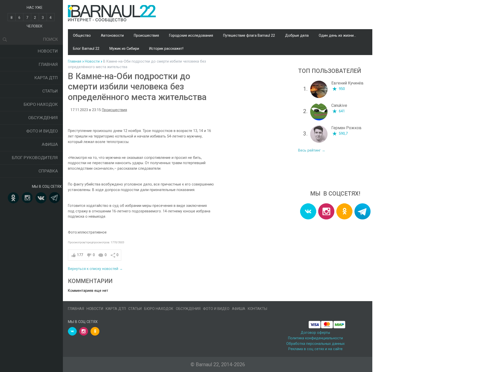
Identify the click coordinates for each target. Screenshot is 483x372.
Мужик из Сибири (124, 48)
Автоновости (112, 35)
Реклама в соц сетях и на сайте (315, 349)
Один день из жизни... (337, 35)
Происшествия (146, 35)
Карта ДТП (46, 77)
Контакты (257, 309)
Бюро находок (41, 104)
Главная (48, 64)
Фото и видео (42, 130)
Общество (82, 35)
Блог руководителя (35, 157)
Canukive (339, 105)
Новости (48, 51)
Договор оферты (315, 333)
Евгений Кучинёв (347, 83)
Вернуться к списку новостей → (95, 269)
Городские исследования (191, 35)
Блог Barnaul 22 (86, 48)
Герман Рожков (346, 127)
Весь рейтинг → (311, 150)
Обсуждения (43, 117)
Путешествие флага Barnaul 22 (249, 35)
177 (80, 255)
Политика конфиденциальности (315, 338)
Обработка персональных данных (315, 344)
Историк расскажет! (166, 48)
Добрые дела (297, 35)
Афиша (50, 144)
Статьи (50, 91)
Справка (48, 170)
